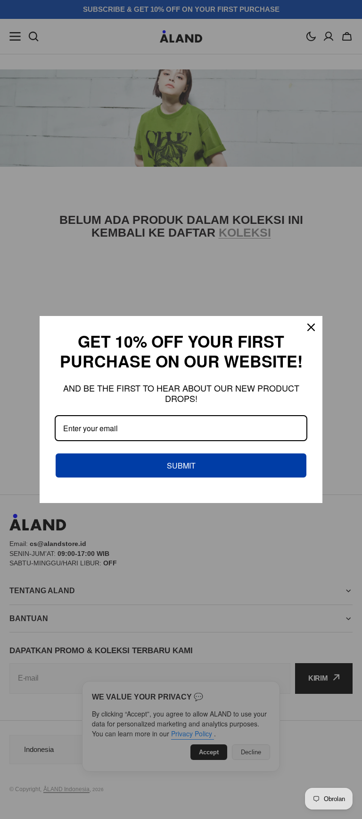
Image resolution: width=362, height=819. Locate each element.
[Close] (311, 327)
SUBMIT (181, 465)
